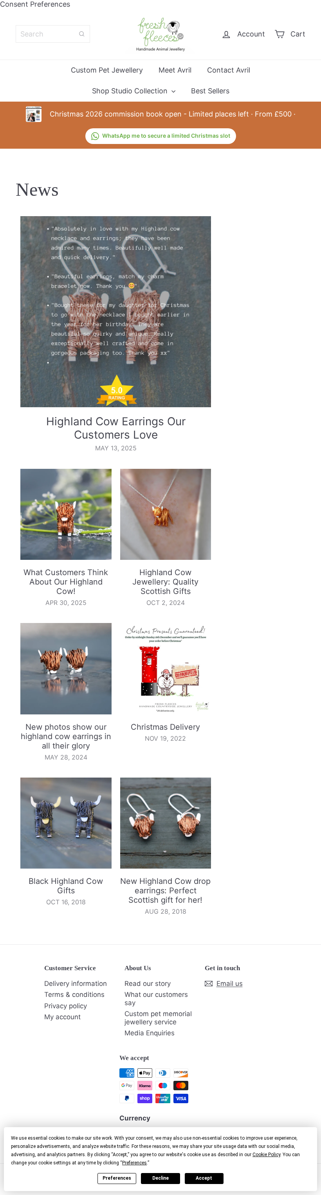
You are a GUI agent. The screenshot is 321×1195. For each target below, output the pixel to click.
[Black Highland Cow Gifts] (66, 823)
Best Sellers (210, 91)
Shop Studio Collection (131, 91)
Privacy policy (65, 1006)
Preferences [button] (134, 1163)
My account (62, 1017)
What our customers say (156, 998)
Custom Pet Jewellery (107, 70)
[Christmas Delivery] (165, 668)
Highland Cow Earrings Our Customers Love (116, 428)
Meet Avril (175, 70)
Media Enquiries (149, 1033)
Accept (204, 1178)
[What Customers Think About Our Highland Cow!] (66, 514)
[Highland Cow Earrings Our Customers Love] (115, 311)
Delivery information (75, 983)
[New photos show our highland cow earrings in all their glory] (66, 668)
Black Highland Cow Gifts (66, 885)
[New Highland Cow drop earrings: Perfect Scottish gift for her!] (165, 823)
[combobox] (53, 34)
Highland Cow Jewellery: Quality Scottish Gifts (165, 582)
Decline (160, 1178)
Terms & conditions (74, 994)
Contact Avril (228, 70)
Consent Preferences (35, 4)
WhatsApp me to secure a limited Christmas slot (166, 135)
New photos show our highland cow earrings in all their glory (66, 736)
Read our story (147, 983)
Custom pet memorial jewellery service (158, 1018)
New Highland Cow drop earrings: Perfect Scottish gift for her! (165, 890)
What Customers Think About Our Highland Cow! (65, 582)
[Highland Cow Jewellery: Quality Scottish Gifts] (165, 514)
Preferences (117, 1178)
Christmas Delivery (165, 727)
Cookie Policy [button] (266, 1154)
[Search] (82, 34)
